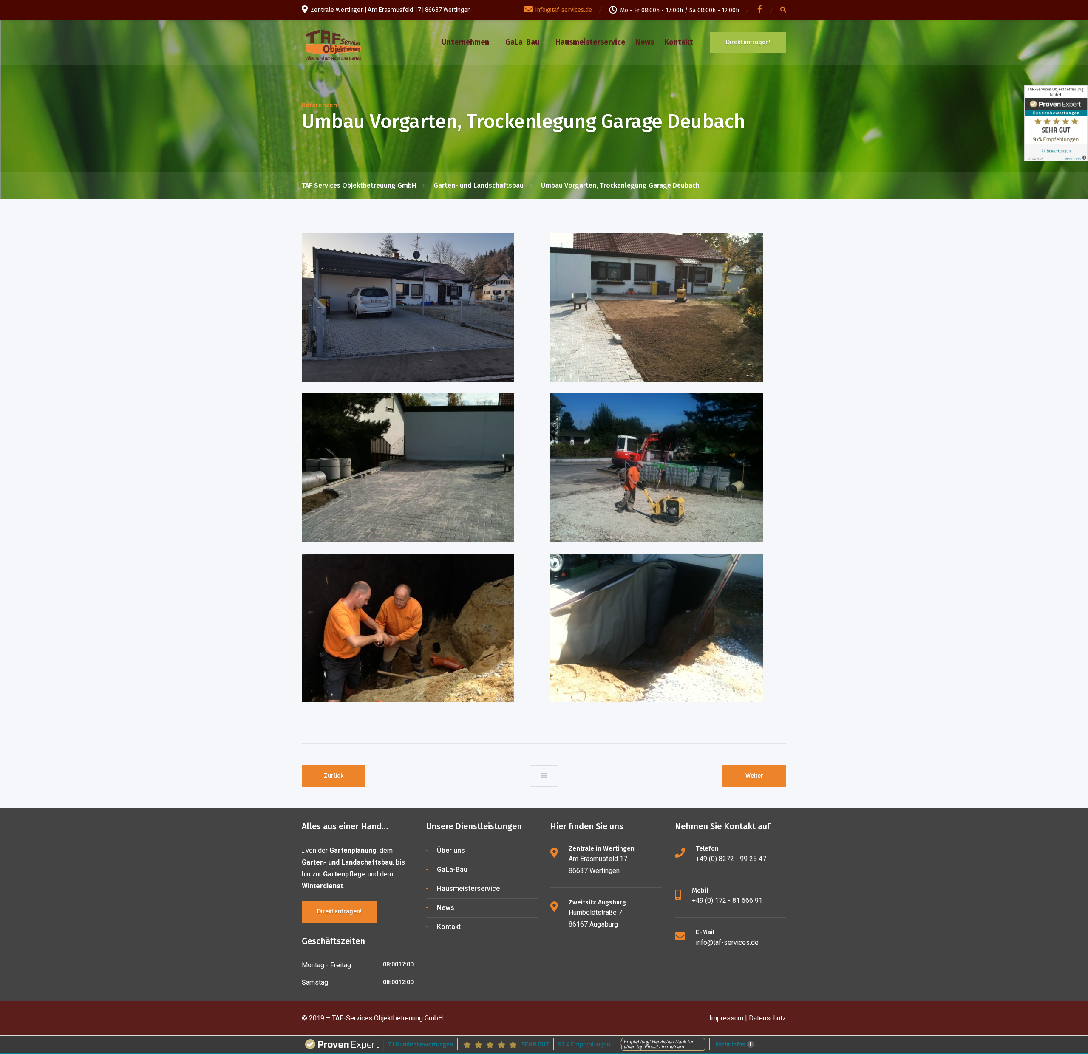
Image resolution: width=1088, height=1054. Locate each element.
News (644, 42)
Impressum (726, 1018)
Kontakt (678, 42)
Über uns (451, 850)
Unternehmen (465, 42)
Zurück (333, 775)
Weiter (754, 775)
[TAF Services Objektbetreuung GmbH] (334, 42)
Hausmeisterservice (590, 42)
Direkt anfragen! (748, 42)
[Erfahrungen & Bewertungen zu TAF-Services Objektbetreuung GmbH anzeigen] (1056, 123)
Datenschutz (767, 1018)
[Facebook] (759, 10)
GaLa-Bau (522, 42)
